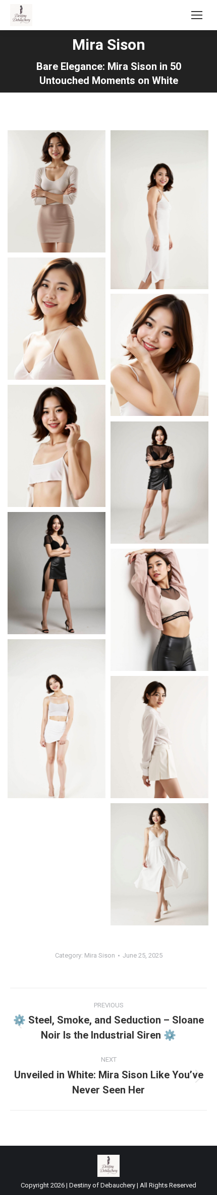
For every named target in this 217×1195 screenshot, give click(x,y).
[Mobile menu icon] (197, 15)
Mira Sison (99, 955)
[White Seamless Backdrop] (56, 191)
